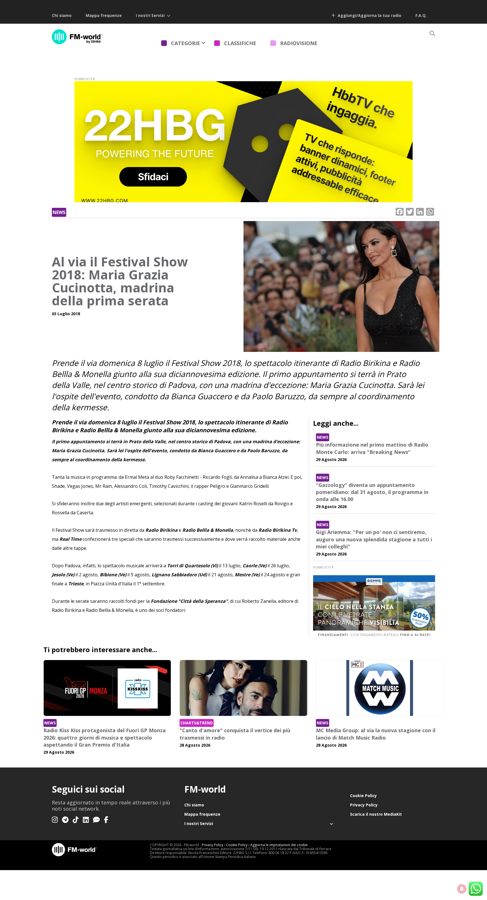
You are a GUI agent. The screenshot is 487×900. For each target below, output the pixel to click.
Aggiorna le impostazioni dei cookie (279, 844)
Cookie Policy (363, 795)
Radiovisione (298, 43)
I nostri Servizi (150, 15)
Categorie (185, 43)
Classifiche (240, 43)
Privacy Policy (364, 805)
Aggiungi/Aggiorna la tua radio (369, 15)
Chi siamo (62, 15)
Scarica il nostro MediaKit (376, 814)
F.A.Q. (421, 15)
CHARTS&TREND (196, 722)
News (59, 212)
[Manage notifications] (461, 889)
